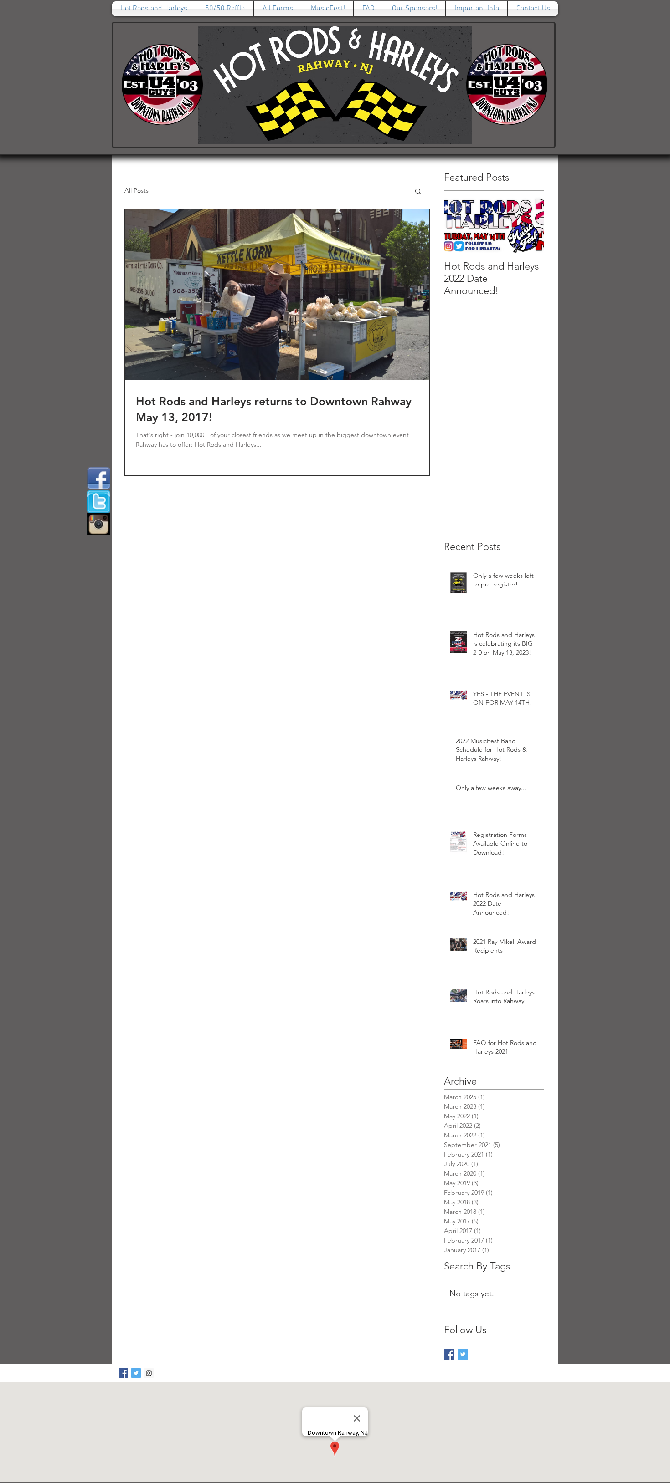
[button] (418, 192)
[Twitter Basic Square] (463, 1354)
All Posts (136, 190)
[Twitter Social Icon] (136, 1373)
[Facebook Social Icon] (123, 1373)
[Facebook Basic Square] (449, 1354)
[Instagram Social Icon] (149, 1373)
